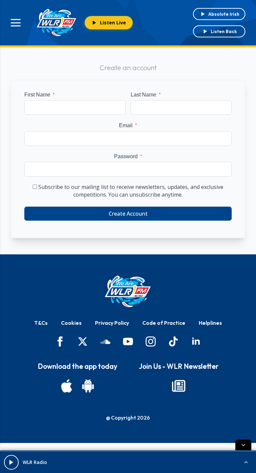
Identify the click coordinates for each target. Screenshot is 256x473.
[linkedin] (196, 341)
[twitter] (82, 341)
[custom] (105, 341)
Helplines (210, 322)
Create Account (128, 213)
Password (126, 156)
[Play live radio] (11, 462)
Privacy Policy (112, 322)
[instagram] (150, 341)
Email (126, 125)
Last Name (143, 94)
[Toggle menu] (16, 22)
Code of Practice (163, 322)
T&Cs (41, 322)
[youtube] (128, 341)
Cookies (71, 322)
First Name (37, 94)
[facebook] (60, 341)
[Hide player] (243, 445)
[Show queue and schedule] (246, 462)
